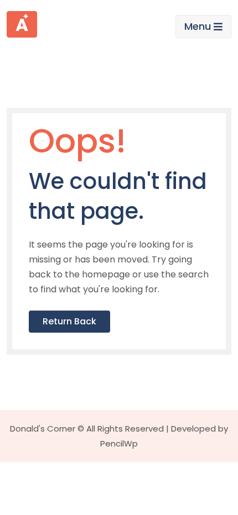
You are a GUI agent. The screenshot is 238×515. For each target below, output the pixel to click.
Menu (197, 26)
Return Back (69, 321)
